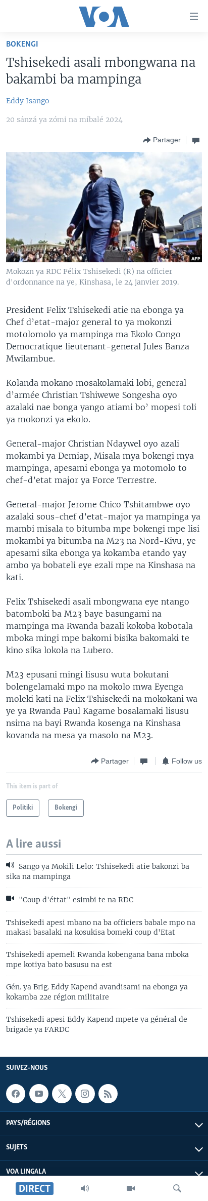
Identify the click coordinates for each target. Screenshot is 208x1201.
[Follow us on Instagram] (84, 1093)
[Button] (162, 140)
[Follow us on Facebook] (15, 1093)
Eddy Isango (27, 100)
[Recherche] (177, 1188)
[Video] (131, 1188)
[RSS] (108, 1093)
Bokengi (22, 44)
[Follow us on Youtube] (38, 1093)
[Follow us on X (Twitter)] (61, 1093)
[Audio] (85, 1188)
